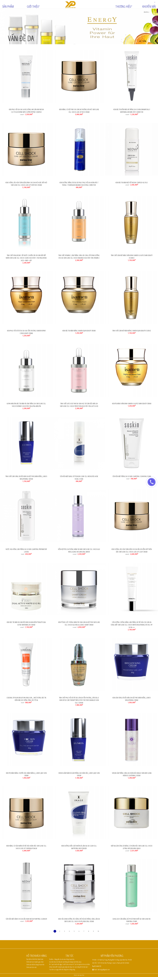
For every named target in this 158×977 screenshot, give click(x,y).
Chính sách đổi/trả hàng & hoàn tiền (35, 964)
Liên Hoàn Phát (80, 975)
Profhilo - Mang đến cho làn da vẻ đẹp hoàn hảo (61, 959)
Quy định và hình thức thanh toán (34, 959)
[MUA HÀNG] (26, 76)
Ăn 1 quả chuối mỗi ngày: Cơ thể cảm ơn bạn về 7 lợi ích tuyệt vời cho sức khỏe (69, 964)
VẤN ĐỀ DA (146, 12)
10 (98, 931)
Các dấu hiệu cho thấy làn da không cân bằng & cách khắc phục (65, 962)
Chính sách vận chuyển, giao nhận (35, 962)
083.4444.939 (97, 966)
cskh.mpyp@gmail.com (103, 969)
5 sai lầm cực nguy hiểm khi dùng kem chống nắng (62, 969)
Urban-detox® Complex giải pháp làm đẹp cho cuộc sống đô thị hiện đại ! (68, 967)
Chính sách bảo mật (31, 967)
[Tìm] (147, 2)
